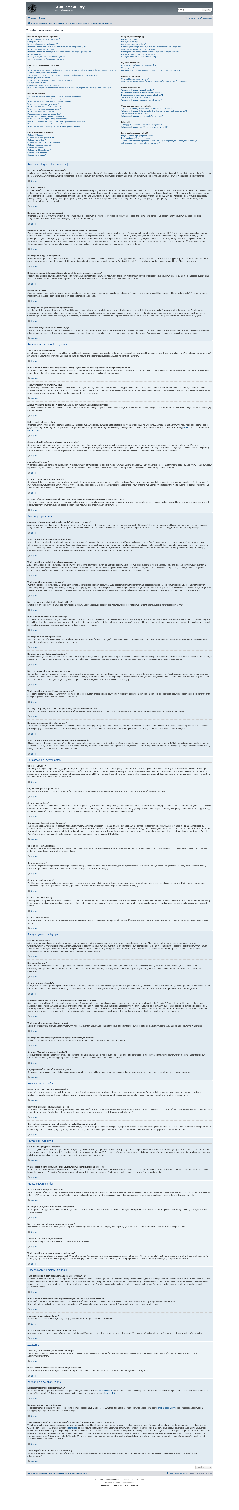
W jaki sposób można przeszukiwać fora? (137, 90)
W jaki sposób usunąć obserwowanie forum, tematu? (142, 116)
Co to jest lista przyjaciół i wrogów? (135, 79)
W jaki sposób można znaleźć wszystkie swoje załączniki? (144, 127)
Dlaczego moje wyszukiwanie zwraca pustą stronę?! (142, 95)
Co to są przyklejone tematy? (39, 150)
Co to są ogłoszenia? (35, 147)
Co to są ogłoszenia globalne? (39, 145)
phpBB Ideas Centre (167, 1408)
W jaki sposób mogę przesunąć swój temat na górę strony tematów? (54, 126)
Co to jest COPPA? (34, 42)
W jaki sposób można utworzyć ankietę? (43, 104)
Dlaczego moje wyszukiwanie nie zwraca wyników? (141, 92)
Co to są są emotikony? (36, 140)
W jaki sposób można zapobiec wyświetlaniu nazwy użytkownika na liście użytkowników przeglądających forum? (72, 70)
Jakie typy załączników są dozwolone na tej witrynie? (142, 125)
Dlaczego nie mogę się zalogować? (41, 49)
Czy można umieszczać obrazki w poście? (44, 142)
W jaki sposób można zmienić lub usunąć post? (46, 99)
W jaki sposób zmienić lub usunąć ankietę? (44, 109)
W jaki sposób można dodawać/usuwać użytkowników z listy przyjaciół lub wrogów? (154, 81)
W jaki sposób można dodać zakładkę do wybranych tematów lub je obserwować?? (154, 111)
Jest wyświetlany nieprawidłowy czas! (42, 73)
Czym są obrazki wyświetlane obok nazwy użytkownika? (50, 80)
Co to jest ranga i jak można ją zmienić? (43, 85)
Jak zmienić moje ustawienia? (39, 68)
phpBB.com (32, 430)
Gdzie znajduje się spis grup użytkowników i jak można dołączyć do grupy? (151, 47)
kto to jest (72, 1428)
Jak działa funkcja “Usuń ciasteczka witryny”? (45, 59)
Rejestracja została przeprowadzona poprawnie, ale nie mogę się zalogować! (57, 47)
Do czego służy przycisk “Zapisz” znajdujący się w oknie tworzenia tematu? (57, 121)
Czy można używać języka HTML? (41, 137)
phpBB (115, 1479)
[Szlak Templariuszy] (41, 8)
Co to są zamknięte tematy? (38, 152)
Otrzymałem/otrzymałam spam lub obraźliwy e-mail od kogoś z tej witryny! (150, 70)
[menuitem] (41, 18)
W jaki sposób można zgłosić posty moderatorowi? (47, 119)
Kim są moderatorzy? (129, 42)
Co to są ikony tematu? (36, 155)
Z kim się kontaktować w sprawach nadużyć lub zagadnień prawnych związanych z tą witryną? (159, 141)
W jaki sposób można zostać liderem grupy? (138, 49)
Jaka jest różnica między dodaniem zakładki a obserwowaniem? (146, 109)
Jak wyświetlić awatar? (36, 83)
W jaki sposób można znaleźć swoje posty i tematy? (141, 100)
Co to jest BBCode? (35, 135)
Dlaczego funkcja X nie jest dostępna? (136, 138)
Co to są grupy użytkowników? (133, 44)
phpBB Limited (105, 1391)
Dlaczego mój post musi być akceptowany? (44, 124)
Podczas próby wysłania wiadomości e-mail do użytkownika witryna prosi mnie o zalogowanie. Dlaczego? (69, 88)
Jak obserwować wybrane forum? (134, 113)
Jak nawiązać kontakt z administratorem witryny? (140, 143)
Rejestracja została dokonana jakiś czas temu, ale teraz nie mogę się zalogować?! (59, 52)
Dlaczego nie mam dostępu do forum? (42, 111)
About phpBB (109, 1393)
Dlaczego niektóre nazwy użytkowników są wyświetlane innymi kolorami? (150, 52)
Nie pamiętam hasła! (35, 54)
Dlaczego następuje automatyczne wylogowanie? (46, 57)
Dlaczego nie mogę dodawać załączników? (44, 114)
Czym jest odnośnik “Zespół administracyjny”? (139, 57)
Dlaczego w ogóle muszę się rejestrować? (44, 39)
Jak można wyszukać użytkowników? (136, 97)
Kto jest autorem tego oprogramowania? (137, 136)
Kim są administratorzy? (130, 39)
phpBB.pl (186, 428)
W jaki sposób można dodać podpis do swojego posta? (49, 101)
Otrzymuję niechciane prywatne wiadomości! (139, 68)
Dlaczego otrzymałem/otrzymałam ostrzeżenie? (46, 116)
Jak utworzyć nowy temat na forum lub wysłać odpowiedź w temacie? (54, 96)
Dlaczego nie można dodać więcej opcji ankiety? (46, 106)
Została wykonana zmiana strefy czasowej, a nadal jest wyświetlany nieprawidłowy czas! (62, 75)
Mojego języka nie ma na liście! (39, 78)
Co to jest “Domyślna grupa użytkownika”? (138, 54)
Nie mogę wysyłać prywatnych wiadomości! (138, 65)
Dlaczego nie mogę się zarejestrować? (42, 44)
